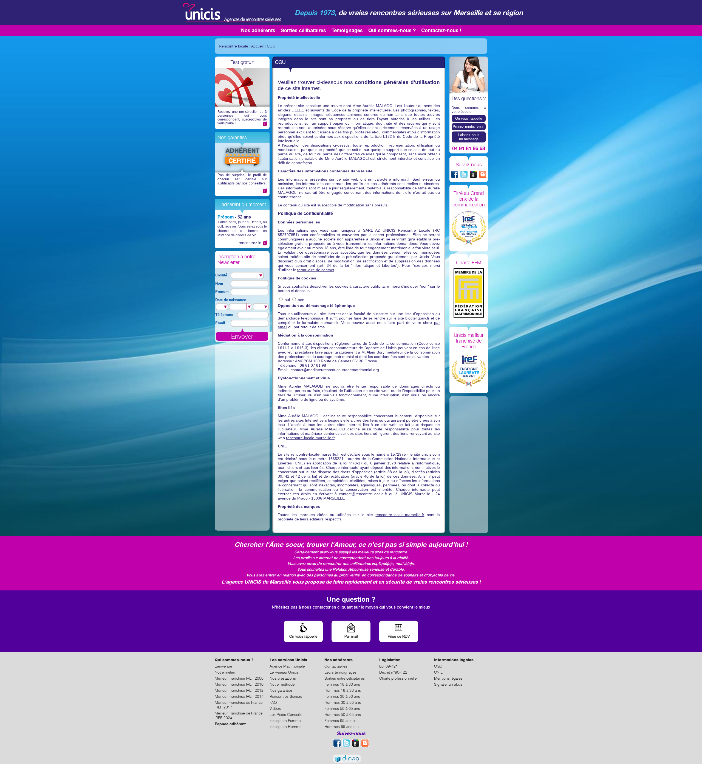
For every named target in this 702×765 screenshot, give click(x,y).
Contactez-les (335, 666)
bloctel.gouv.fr (417, 318)
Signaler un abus (448, 684)
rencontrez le (250, 242)
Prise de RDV (399, 636)
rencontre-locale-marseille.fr (310, 438)
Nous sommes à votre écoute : (469, 109)
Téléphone (224, 315)
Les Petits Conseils (286, 714)
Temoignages (347, 30)
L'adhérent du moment (241, 204)
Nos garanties (232, 137)
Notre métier (225, 672)
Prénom (225, 217)
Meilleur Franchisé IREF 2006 (239, 678)
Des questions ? (469, 98)
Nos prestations (283, 678)
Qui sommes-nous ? (392, 30)
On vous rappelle (468, 118)
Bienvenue (223, 666)
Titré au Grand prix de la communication (468, 199)
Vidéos (275, 708)
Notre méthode (282, 684)
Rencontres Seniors (286, 696)
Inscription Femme (285, 720)
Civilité (221, 275)
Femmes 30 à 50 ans (342, 696)
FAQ (273, 702)
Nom (219, 283)
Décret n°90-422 (393, 672)
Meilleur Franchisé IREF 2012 (239, 690)
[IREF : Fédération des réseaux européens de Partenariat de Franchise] (468, 228)
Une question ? (351, 599)
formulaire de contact (315, 270)
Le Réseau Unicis (284, 672)
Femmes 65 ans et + (341, 720)
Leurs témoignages (340, 672)
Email (220, 323)
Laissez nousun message (468, 137)
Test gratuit (242, 62)
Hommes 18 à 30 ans (342, 690)
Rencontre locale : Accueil (241, 46)
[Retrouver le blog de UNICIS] (483, 174)
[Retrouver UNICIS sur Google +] (473, 174)
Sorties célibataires (303, 30)
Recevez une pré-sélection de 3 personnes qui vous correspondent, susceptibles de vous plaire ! (242, 117)
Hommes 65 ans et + (342, 726)
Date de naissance (230, 300)
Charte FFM (468, 262)
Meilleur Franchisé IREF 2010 (239, 684)
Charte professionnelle (398, 678)
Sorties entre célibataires (344, 678)
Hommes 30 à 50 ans (342, 702)
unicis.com (430, 454)
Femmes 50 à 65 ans (342, 708)
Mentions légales (448, 678)
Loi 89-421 (388, 666)
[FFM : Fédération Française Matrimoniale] (468, 293)
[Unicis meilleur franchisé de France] (468, 370)
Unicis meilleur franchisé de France (469, 340)
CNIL (438, 672)
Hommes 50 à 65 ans (342, 714)
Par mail (351, 636)
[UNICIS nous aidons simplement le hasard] (231, 12)
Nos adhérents (258, 30)
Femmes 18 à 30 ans (342, 684)
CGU (271, 46)
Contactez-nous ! (441, 30)
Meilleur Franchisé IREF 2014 (239, 696)
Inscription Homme (285, 726)
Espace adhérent (230, 723)
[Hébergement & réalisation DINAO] (351, 758)
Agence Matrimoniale (287, 666)
